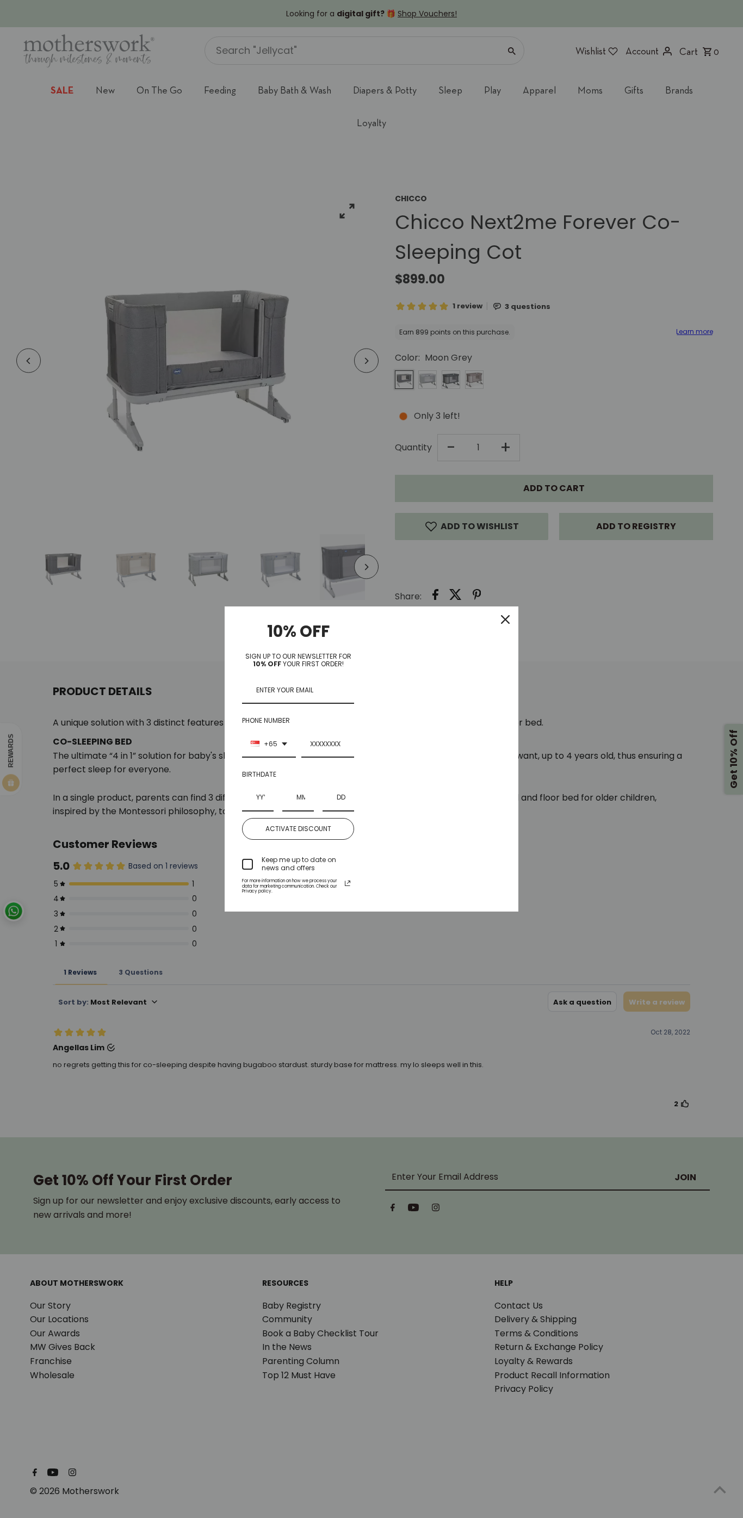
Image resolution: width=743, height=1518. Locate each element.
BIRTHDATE (259, 774)
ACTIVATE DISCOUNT (298, 828)
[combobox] (269, 745)
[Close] (505, 619)
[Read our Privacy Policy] (347, 883)
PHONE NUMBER (266, 720)
